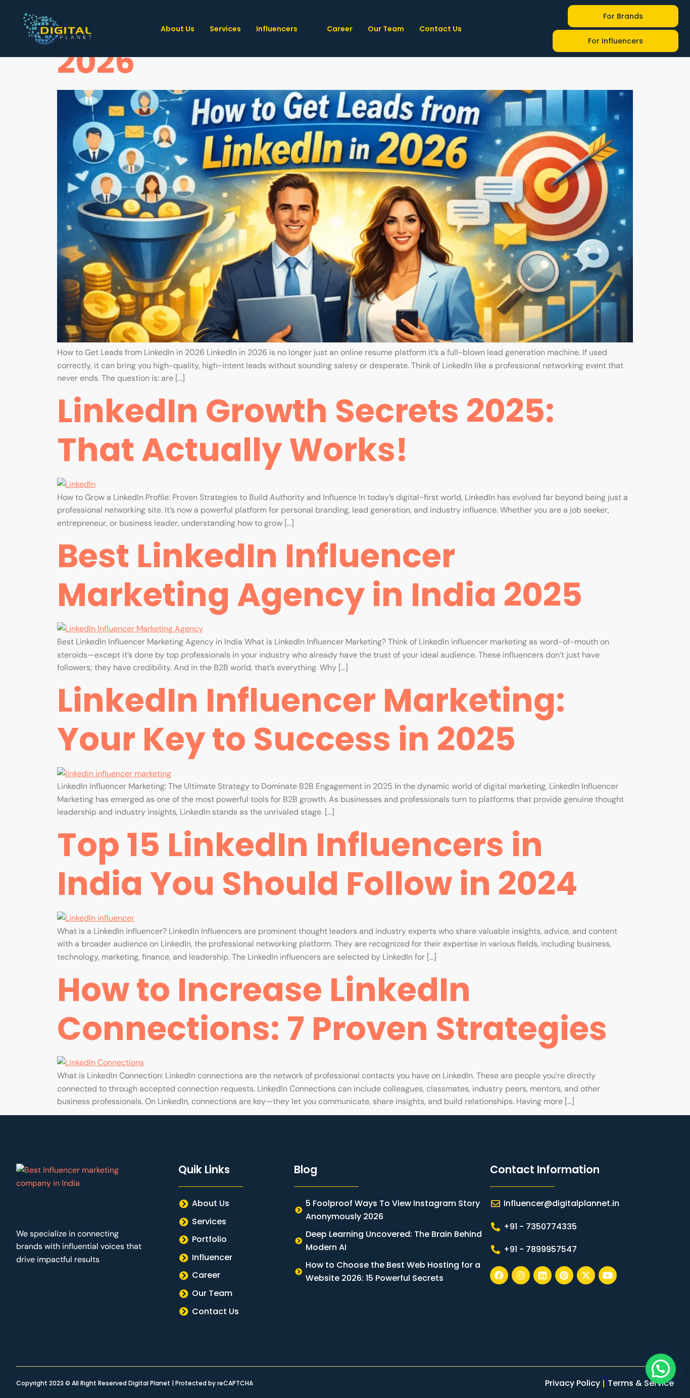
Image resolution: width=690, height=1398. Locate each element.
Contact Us (440, 29)
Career (340, 29)
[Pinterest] (564, 1275)
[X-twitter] (586, 1275)
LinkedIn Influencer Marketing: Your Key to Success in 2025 (311, 720)
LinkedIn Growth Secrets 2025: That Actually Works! (306, 430)
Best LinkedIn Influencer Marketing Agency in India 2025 (319, 575)
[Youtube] (608, 1275)
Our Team (386, 29)
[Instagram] (521, 1275)
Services (225, 29)
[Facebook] (499, 1275)
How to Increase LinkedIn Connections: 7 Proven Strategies (332, 1009)
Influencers (277, 29)
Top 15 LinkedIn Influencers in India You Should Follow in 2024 (317, 864)
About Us (177, 29)
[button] (284, 29)
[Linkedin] (542, 1275)
